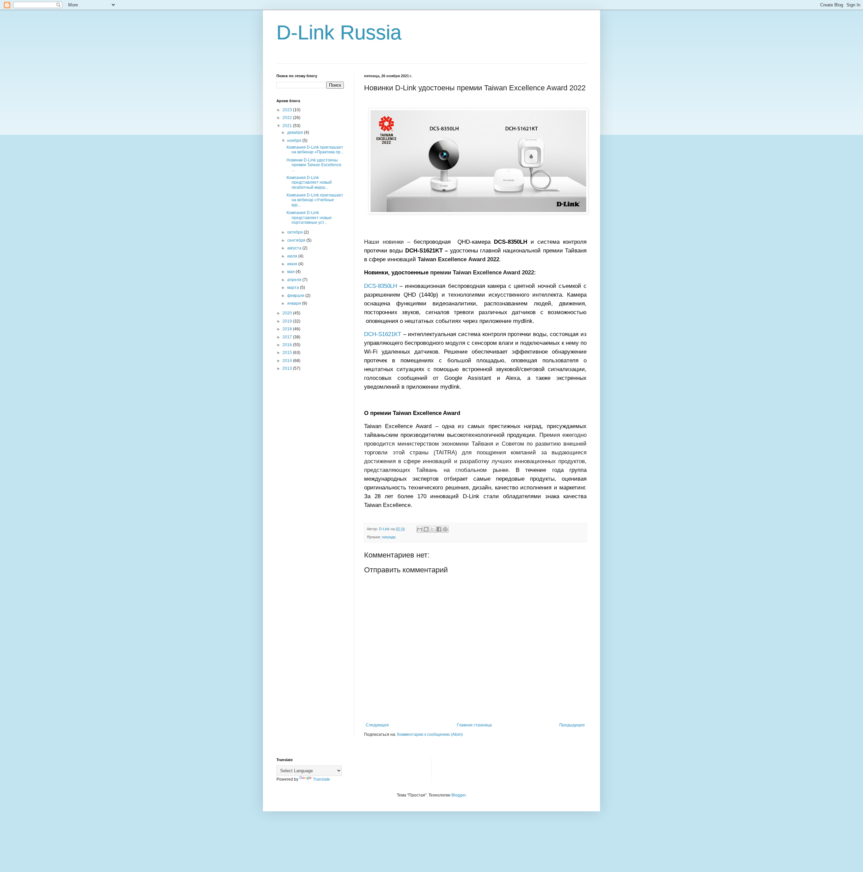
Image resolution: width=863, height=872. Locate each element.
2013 (287, 368)
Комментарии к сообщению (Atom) (430, 734)
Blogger (458, 795)
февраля (296, 295)
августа (294, 248)
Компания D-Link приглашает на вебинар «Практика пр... (315, 149)
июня (292, 264)
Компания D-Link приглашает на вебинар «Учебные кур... (315, 200)
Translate (321, 779)
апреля (294, 279)
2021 (287, 125)
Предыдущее (572, 725)
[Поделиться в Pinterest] (445, 529)
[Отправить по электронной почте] (419, 529)
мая (291, 271)
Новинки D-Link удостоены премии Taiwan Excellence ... (314, 165)
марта (293, 287)
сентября (296, 240)
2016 (287, 344)
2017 (287, 337)
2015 (287, 352)
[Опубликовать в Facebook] (439, 529)
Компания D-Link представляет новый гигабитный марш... (309, 182)
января (294, 303)
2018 (287, 329)
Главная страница (474, 725)
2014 (287, 360)
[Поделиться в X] (432, 529)
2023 (287, 110)
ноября (294, 140)
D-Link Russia (338, 32)
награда (388, 537)
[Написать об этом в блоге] (426, 529)
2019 (287, 321)
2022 (287, 117)
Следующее (377, 725)
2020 (287, 313)
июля (292, 256)
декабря (295, 132)
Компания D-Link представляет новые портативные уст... (309, 217)
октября (295, 232)
